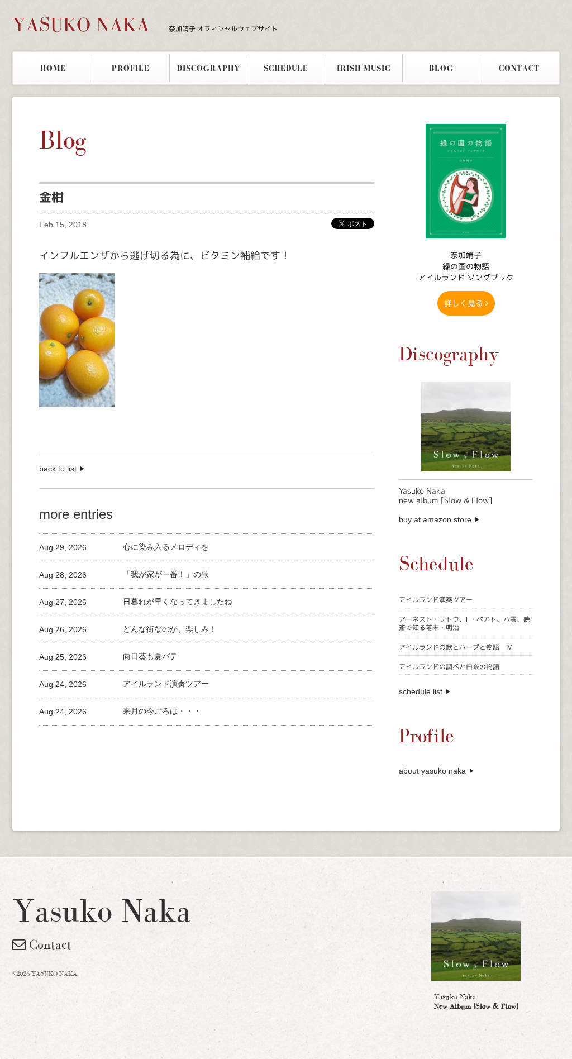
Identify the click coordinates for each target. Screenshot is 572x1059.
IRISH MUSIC (363, 68)
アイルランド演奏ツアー (436, 599)
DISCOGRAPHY (208, 68)
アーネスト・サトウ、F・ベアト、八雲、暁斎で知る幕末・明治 (464, 623)
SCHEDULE (286, 68)
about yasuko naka (432, 770)
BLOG (441, 68)
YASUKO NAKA (145, 24)
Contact (49, 944)
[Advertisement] (170, 744)
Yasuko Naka (476, 1001)
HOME (53, 68)
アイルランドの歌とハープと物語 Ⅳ (455, 647)
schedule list (420, 691)
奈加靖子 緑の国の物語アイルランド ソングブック (466, 266)
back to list (58, 468)
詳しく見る (464, 303)
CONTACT (519, 68)
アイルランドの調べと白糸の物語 (449, 666)
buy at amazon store (435, 519)
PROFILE (131, 68)
